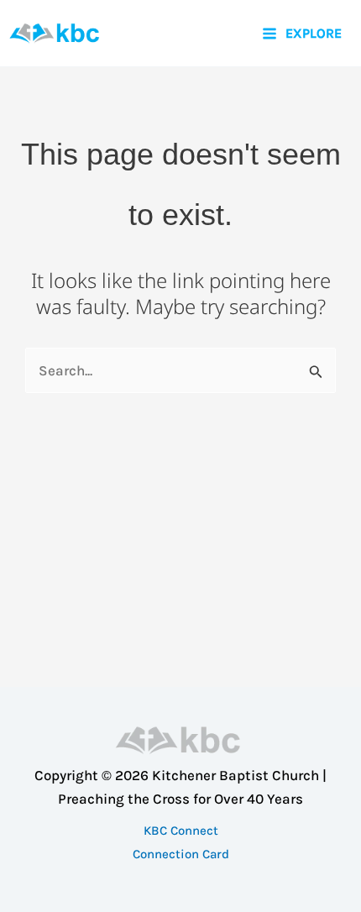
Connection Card (181, 854)
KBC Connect (181, 830)
